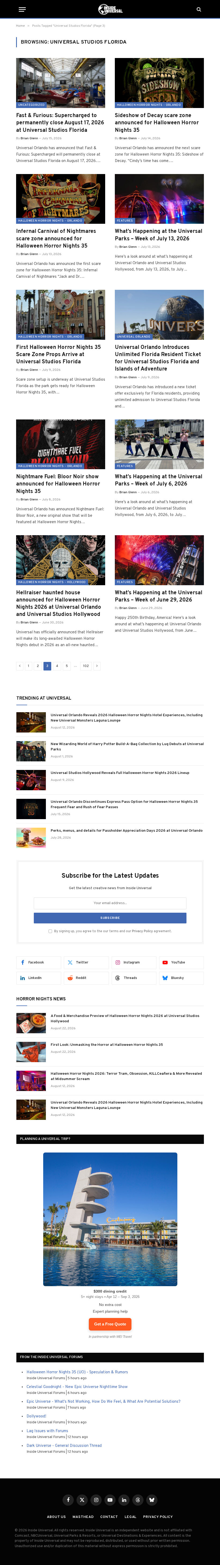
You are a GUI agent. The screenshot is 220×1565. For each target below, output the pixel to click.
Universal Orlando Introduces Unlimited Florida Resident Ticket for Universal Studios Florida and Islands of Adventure (158, 358)
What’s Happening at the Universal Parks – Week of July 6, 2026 (158, 480)
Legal (131, 1517)
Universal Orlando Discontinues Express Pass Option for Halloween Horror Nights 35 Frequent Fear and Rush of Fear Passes (124, 805)
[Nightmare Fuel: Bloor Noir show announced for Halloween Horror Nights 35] (60, 444)
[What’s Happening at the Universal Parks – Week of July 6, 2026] (159, 444)
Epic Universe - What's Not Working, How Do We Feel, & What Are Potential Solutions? (104, 1401)
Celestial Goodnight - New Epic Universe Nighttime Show (77, 1387)
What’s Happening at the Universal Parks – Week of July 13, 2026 (158, 235)
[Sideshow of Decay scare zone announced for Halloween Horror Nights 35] (159, 83)
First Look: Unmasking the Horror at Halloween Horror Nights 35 (107, 1045)
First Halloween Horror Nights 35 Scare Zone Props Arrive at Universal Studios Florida (58, 354)
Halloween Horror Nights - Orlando (149, 105)
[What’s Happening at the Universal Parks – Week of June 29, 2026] (159, 560)
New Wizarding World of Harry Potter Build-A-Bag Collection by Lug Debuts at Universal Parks (127, 747)
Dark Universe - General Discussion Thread (64, 1445)
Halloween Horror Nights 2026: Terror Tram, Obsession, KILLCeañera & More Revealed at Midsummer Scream (126, 1076)
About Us (56, 1517)
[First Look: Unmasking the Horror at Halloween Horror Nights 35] (31, 1052)
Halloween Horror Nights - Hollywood (52, 582)
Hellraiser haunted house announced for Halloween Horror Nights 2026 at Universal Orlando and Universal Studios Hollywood (58, 603)
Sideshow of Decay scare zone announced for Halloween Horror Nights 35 (157, 123)
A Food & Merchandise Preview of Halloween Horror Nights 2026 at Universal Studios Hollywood (125, 1019)
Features (125, 221)
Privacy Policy (142, 931)
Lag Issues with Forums (47, 1431)
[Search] (198, 9)
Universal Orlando (134, 337)
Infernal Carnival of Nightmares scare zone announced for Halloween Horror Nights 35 (56, 238)
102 (86, 666)
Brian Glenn (29, 138)
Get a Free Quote (110, 1324)
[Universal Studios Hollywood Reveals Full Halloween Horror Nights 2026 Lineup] (31, 780)
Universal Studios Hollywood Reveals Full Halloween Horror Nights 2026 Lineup (120, 773)
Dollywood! (36, 1416)
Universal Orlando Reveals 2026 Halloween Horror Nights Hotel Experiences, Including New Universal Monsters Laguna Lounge (127, 718)
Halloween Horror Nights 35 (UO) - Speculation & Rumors (77, 1372)
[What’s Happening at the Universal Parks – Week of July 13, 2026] (159, 199)
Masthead (83, 1517)
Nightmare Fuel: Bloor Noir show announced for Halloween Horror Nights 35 (58, 484)
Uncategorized (31, 105)
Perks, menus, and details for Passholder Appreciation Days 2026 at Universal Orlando (127, 830)
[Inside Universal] (110, 9)
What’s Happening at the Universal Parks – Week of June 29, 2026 (158, 596)
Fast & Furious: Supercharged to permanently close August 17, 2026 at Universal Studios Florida (60, 123)
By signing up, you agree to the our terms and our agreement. (112, 931)
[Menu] (22, 9)
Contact (109, 1517)
